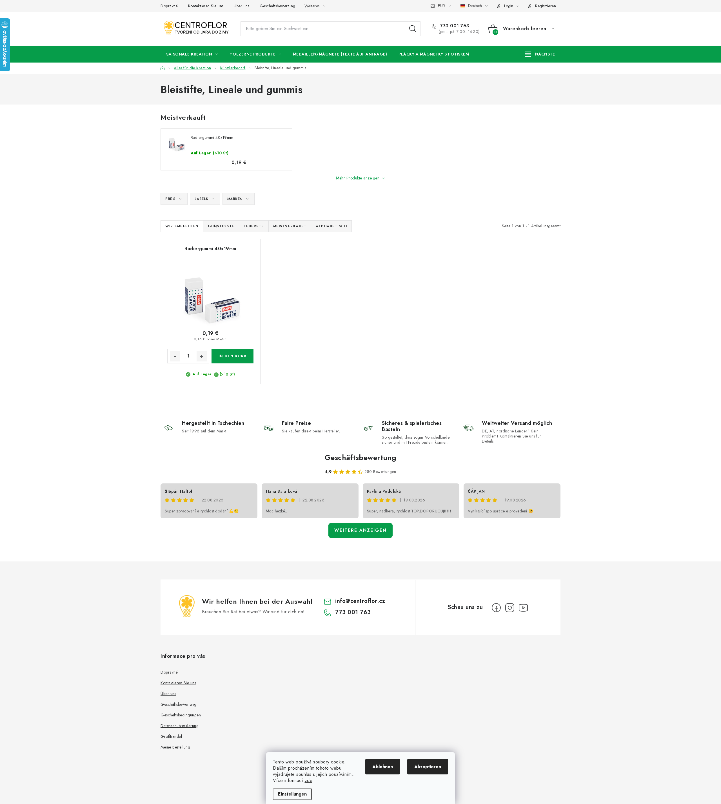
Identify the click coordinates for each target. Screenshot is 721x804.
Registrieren (545, 6)
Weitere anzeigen (360, 530)
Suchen (412, 28)
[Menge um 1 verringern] (175, 356)
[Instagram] (509, 607)
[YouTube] (523, 607)
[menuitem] (192, 54)
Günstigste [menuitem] (221, 226)
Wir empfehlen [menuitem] (182, 226)
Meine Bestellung (175, 747)
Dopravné (169, 6)
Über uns (241, 6)
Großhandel (171, 736)
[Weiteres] (540, 54)
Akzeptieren (427, 766)
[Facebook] (496, 607)
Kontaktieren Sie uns (206, 6)
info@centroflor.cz (360, 601)
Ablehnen (382, 766)
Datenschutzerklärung (180, 726)
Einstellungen (292, 794)
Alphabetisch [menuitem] (331, 226)
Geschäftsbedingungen (181, 715)
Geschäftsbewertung (277, 6)
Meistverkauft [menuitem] (290, 226)
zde (308, 780)
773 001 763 (454, 26)
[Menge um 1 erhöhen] (202, 356)
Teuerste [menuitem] (254, 226)
